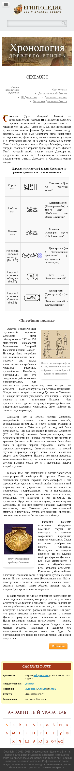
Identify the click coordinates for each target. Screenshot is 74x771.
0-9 (53, 741)
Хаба (53, 689)
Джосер (29, 683)
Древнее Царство (56, 97)
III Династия (29, 97)
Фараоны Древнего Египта (50, 101)
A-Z (60, 741)
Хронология (59, 89)
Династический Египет (52, 93)
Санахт (42, 689)
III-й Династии (41, 675)
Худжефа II (31, 689)
